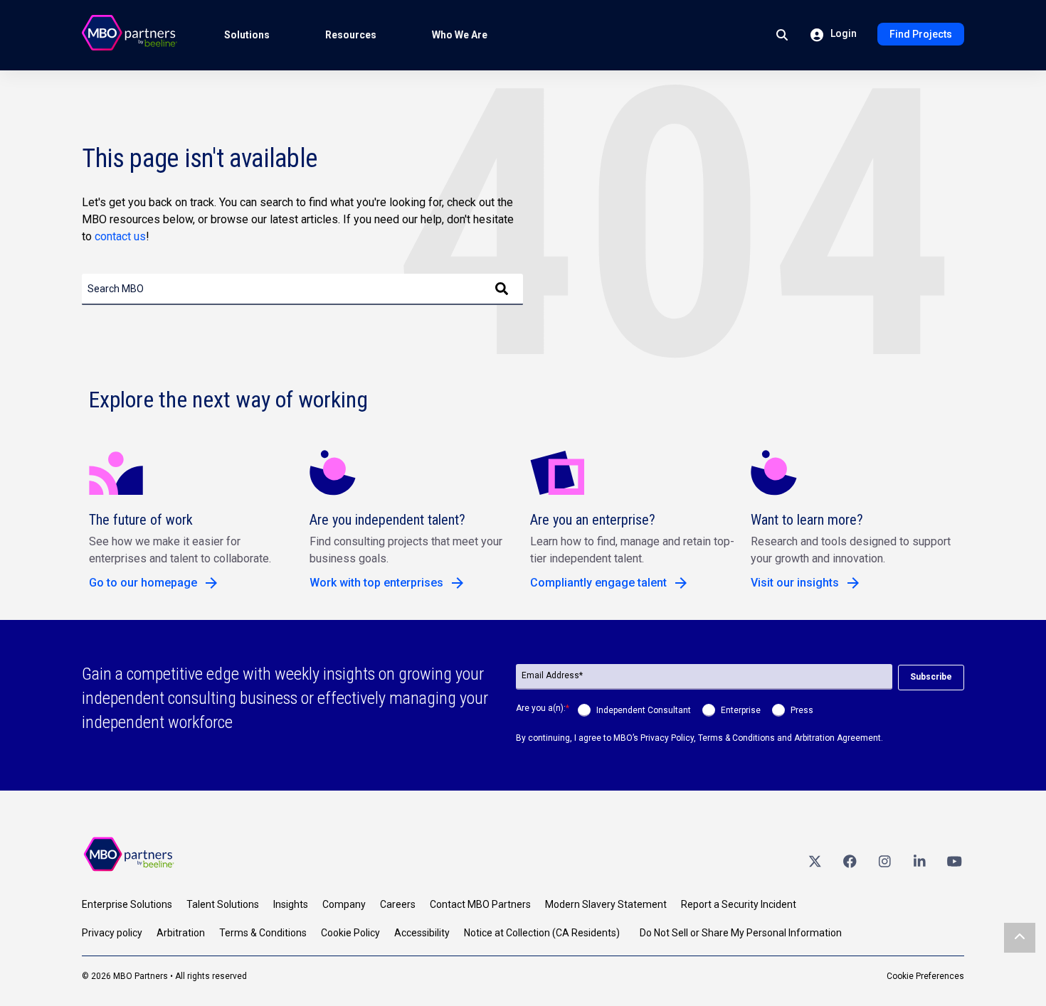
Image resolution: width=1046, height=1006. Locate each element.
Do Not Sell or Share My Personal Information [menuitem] (741, 932)
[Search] (502, 289)
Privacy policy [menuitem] (112, 932)
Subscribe (931, 677)
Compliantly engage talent (598, 582)
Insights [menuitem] (290, 904)
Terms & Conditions (736, 738)
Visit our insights (795, 582)
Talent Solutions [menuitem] (222, 904)
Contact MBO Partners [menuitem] (480, 904)
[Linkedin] (919, 860)
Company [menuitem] (344, 904)
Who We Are (459, 35)
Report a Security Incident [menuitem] (738, 904)
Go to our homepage (143, 582)
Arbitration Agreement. (838, 738)
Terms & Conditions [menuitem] (263, 932)
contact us (120, 236)
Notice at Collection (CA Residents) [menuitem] (542, 932)
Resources (350, 35)
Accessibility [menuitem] (422, 932)
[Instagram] (884, 860)
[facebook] (850, 860)
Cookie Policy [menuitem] (350, 932)
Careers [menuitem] (398, 904)
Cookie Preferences (925, 976)
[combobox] (302, 289)
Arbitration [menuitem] (181, 932)
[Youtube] (954, 860)
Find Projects (920, 34)
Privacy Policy (667, 738)
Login (842, 33)
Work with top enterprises (376, 582)
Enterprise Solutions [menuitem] (127, 904)
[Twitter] (815, 860)
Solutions (247, 35)
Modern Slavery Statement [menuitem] (606, 904)
